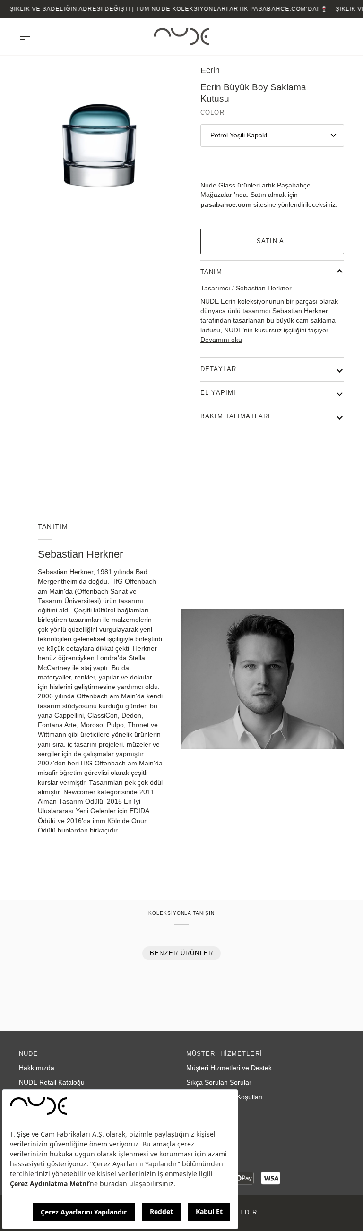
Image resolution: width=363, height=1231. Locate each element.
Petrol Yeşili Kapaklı (239, 135)
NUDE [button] (28, 1054)
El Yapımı (218, 393)
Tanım (211, 272)
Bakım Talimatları (235, 416)
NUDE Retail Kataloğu (52, 1082)
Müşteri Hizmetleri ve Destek (229, 1067)
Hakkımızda (36, 1067)
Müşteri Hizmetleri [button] (224, 1054)
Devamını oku (221, 339)
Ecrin (210, 70)
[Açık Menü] (33, 37)
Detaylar (218, 369)
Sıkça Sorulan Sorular (218, 1082)
